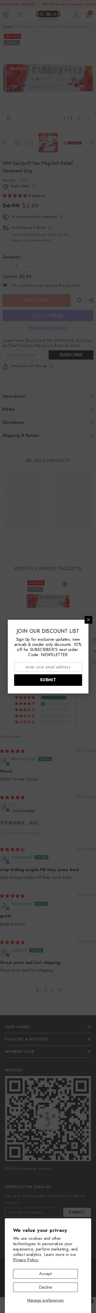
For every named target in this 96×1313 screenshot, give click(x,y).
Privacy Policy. (26, 1260)
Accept (45, 1274)
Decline (45, 1287)
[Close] (88, 620)
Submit (48, 680)
